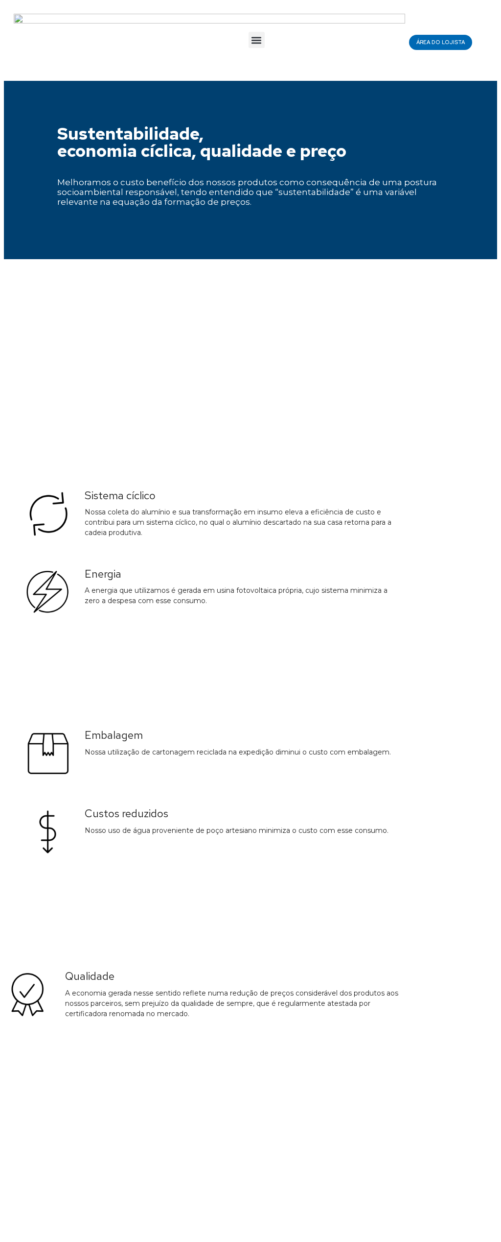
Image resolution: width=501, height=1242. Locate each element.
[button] (257, 40)
